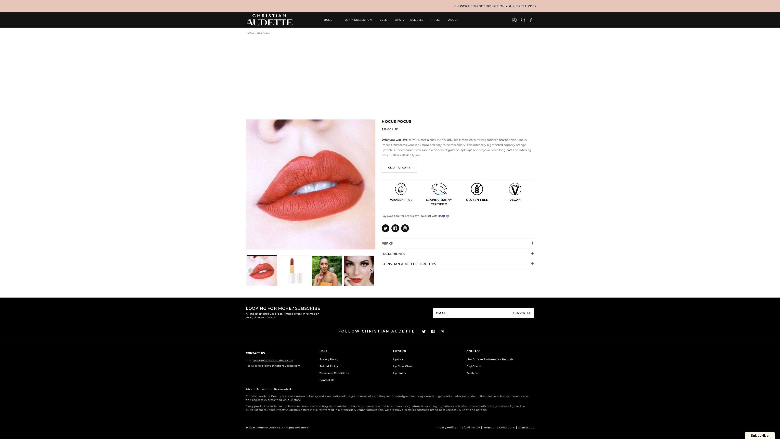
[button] (523, 20)
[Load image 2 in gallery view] (294, 270)
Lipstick (398, 359)
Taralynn (472, 373)
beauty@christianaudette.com (273, 360)
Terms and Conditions (334, 373)
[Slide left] (250, 271)
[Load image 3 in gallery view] (327, 270)
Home (249, 33)
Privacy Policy (329, 359)
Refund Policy (329, 366)
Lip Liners (399, 373)
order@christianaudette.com (281, 365)
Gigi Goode (474, 366)
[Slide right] (371, 271)
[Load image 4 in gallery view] (359, 270)
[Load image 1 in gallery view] (262, 270)
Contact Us (327, 379)
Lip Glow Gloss (402, 366)
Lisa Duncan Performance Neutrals (490, 359)
